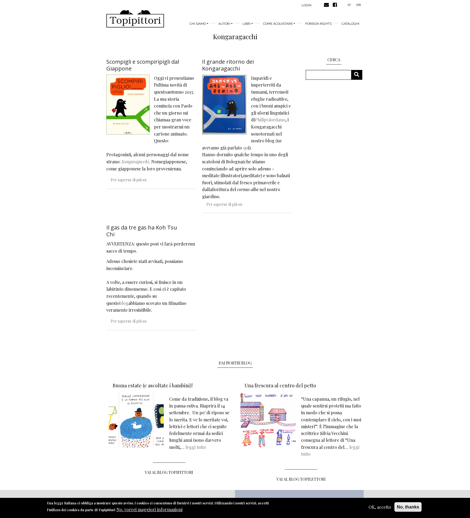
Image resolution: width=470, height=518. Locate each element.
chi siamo (198, 24)
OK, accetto (380, 507)
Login (306, 5)
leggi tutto (195, 447)
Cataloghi (350, 24)
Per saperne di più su (128, 179)
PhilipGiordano (270, 119)
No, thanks (408, 507)
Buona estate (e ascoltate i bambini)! (153, 385)
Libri (247, 24)
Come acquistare (278, 24)
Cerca (358, 74)
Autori (224, 24)
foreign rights (318, 24)
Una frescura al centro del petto (280, 385)
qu (245, 148)
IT (349, 4)
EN (358, 4)
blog (123, 303)
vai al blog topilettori (301, 479)
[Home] (135, 18)
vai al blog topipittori (169, 472)
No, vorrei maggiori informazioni (149, 510)
